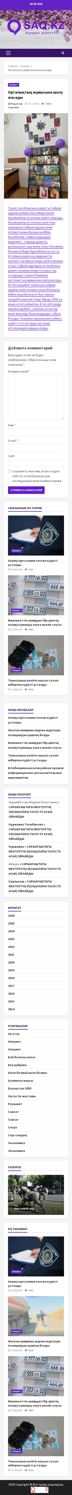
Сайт (11, 456)
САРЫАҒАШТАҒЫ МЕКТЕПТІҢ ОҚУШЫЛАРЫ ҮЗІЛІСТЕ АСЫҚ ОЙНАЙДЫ (30, 811)
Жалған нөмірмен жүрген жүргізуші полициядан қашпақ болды (36, 1316)
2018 (11, 978)
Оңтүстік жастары (22, 1096)
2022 (11, 947)
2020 (11, 962)
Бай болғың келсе (21, 1057)
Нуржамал (16, 846)
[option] (36, 1195)
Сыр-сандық (17, 1135)
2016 (11, 993)
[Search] (63, 53)
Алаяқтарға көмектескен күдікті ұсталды (36, 536)
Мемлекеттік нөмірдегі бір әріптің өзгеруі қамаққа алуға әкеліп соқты (36, 595)
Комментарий (19, 371)
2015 (11, 1001)
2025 (11, 923)
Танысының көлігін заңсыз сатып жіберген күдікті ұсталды (36, 655)
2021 (11, 954)
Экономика (16, 1143)
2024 (11, 931)
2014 (11, 1009)
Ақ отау (13, 1034)
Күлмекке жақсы (20, 1080)
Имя (12, 425)
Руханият (15, 1104)
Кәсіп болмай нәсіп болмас (27, 1073)
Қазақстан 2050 (19, 1088)
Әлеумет (13, 84)
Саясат (13, 1112)
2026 (11, 915)
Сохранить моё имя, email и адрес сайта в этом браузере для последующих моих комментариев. (37, 476)
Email (13, 441)
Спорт (12, 1127)
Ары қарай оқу (24, 1208)
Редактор (16, 103)
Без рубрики (17, 1065)
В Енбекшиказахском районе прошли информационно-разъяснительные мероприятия (36, 772)
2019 (11, 970)
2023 (11, 939)
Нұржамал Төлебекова (26, 824)
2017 (11, 986)
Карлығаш (16, 881)
